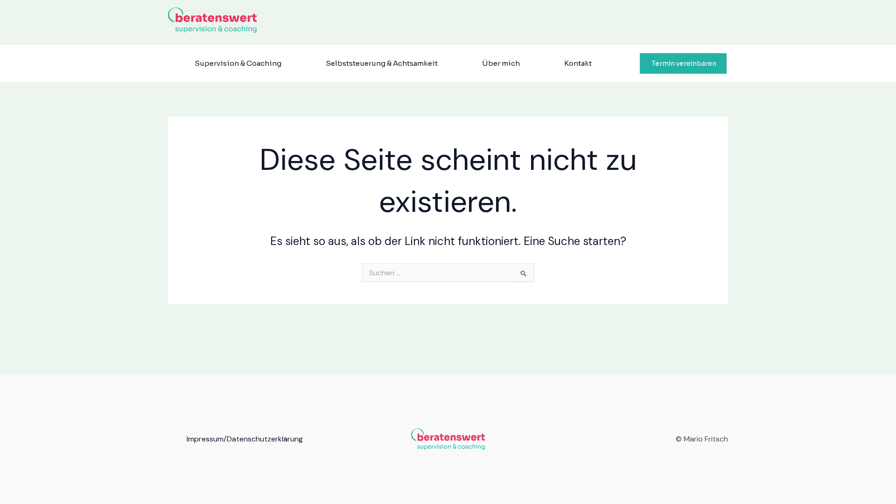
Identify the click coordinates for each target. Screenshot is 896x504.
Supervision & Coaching (238, 63)
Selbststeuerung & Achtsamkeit (382, 63)
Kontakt (578, 63)
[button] (683, 63)
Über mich (501, 63)
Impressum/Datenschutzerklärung (245, 439)
